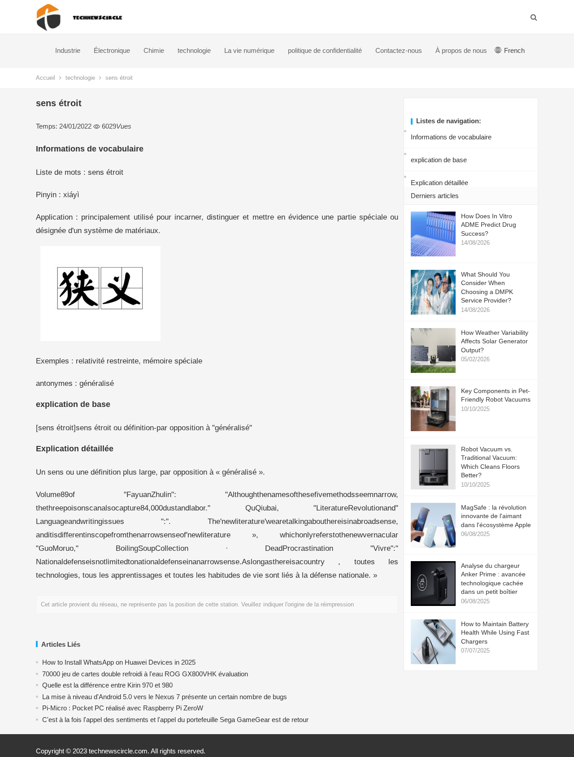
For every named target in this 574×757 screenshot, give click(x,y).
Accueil (45, 77)
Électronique (112, 50)
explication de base (439, 160)
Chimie (154, 50)
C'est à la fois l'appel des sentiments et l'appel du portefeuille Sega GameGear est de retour (175, 719)
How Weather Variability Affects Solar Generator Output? (494, 341)
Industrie (67, 50)
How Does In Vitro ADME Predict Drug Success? (488, 224)
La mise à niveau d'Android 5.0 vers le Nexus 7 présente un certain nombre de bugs (164, 697)
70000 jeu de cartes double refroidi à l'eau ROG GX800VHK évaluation (145, 674)
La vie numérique (249, 50)
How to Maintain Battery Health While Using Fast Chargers (495, 632)
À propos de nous (461, 50)
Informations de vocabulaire (451, 137)
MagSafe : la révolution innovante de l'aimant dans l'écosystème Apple (496, 516)
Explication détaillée (439, 182)
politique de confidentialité (325, 50)
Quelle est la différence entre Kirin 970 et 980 (107, 685)
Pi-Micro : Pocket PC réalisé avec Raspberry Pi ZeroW (122, 708)
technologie (194, 50)
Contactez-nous (398, 50)
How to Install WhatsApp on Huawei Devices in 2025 (119, 662)
